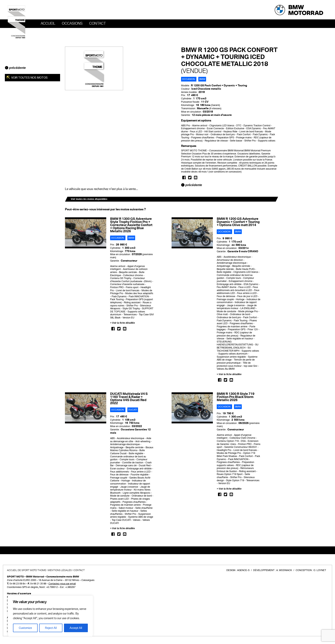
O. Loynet (319, 570)
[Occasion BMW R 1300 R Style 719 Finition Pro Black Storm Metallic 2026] (192, 407)
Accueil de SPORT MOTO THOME (26, 570)
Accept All (76, 627)
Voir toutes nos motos (29, 77)
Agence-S (243, 570)
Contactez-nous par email (62, 583)
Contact (97, 23)
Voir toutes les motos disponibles (89, 199)
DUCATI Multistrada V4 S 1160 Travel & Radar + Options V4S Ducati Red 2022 (129, 398)
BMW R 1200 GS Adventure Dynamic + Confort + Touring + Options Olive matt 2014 (238, 222)
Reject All (51, 627)
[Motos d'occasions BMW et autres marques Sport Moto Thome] (16, 21)
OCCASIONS (72, 23)
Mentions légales (60, 570)
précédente (17, 67)
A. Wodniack (284, 570)
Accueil (48, 23)
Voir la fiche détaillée (123, 323)
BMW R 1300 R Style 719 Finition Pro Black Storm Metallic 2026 (235, 397)
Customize (25, 627)
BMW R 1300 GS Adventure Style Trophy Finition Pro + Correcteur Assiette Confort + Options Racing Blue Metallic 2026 (131, 225)
